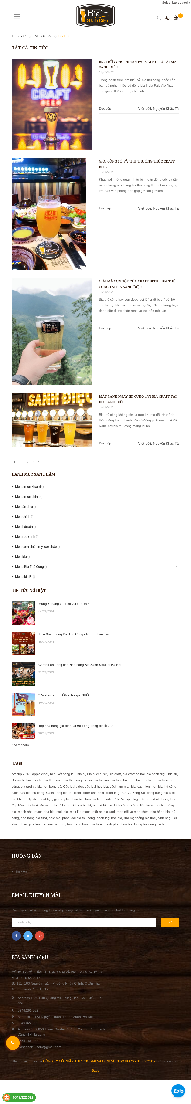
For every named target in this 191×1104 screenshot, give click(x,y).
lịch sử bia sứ (102, 805)
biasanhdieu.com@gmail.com (39, 1047)
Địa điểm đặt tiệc (39, 799)
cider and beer (93, 793)
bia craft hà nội (134, 774)
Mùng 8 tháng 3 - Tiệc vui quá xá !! (64, 604)
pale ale (54, 818)
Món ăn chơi (25, 506)
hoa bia (77, 799)
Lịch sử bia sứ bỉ (126, 805)
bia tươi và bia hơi (34, 786)
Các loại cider (73, 786)
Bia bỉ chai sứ (97, 774)
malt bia (62, 811)
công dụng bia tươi (161, 793)
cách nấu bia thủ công (28, 793)
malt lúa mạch (80, 811)
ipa (129, 799)
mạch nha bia (44, 811)
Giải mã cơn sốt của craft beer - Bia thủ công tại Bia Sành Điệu (137, 284)
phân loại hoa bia (109, 818)
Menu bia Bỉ (25, 577)
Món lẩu (22, 557)
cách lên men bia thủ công (156, 786)
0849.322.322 (28, 1023)
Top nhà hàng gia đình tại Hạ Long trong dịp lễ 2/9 (75, 726)
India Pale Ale (115, 799)
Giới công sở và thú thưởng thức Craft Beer (137, 164)
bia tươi (128, 780)
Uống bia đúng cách (149, 824)
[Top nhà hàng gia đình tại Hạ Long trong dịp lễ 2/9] (23, 731)
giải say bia (62, 799)
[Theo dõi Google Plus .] (39, 936)
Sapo (95, 1070)
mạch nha (25, 811)
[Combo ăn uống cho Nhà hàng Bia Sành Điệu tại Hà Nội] (23, 674)
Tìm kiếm (21, 871)
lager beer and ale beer (150, 799)
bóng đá (55, 786)
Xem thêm (21, 745)
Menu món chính (29, 496)
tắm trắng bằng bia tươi (84, 824)
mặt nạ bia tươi (103, 811)
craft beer (19, 799)
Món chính (24, 516)
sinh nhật (164, 818)
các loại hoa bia (96, 786)
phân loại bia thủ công (78, 818)
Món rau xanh (26, 536)
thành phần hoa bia (118, 824)
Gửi (170, 922)
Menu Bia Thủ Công (31, 567)
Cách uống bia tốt (59, 793)
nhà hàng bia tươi (34, 818)
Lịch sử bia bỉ (81, 805)
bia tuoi (116, 780)
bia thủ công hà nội (78, 780)
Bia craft (115, 774)
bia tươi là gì (145, 780)
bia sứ (172, 774)
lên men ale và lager (54, 805)
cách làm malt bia (123, 786)
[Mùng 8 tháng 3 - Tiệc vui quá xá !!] (23, 613)
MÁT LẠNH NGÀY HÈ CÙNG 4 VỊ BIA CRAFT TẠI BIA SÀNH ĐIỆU (138, 399)
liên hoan (147, 805)
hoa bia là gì (94, 799)
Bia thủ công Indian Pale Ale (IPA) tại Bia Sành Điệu (138, 64)
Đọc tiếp (105, 108)
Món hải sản (25, 526)
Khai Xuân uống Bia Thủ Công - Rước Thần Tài (73, 634)
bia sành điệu (156, 774)
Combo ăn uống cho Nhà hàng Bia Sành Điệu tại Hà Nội (79, 665)
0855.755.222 (28, 1041)
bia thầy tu (34, 780)
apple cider (40, 774)
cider (77, 793)
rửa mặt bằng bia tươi (140, 818)
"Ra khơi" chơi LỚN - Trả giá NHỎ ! (64, 695)
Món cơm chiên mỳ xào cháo (37, 547)
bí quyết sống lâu (62, 774)
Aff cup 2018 (21, 774)
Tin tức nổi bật (29, 590)
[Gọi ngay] (13, 1043)
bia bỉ (81, 774)
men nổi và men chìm (133, 811)
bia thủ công (53, 780)
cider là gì (113, 793)
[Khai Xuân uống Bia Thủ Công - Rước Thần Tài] (23, 643)
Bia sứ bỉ (18, 780)
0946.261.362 (28, 1010)
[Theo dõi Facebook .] (16, 936)
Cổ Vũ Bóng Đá (133, 793)
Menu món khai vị (29, 486)
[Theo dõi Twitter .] (28, 936)
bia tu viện (101, 780)
